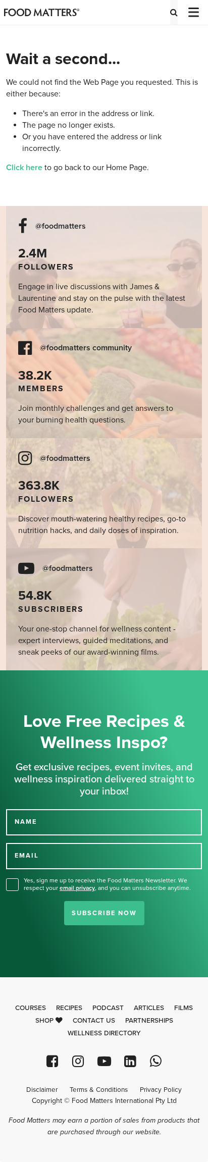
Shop (45, 1021)
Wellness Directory (104, 1033)
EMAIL (27, 856)
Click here (24, 168)
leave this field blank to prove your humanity (40, 682)
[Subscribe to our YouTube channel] (104, 1061)
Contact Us (94, 1021)
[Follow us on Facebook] (52, 1061)
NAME (26, 822)
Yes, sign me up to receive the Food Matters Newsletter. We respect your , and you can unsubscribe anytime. (107, 884)
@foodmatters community (86, 348)
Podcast (108, 1008)
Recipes (69, 1008)
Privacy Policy (161, 1090)
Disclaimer (42, 1090)
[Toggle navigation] (193, 12)
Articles (149, 1008)
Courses (30, 1008)
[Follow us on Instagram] (78, 1061)
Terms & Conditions (99, 1090)
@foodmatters (60, 226)
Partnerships (149, 1021)
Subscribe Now (104, 913)
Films (183, 1008)
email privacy (77, 887)
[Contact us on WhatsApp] (156, 1061)
